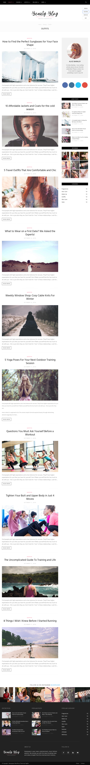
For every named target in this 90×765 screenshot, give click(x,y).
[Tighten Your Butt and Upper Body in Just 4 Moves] (30, 520)
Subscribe (84, 83)
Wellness (35, 2)
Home (4, 2)
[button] (86, 2)
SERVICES (86, 15)
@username (55, 685)
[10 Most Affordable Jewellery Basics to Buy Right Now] (6, 724)
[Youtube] (77, 752)
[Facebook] (63, 752)
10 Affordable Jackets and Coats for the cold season (30, 107)
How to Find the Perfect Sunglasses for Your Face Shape (30, 43)
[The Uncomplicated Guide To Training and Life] (30, 581)
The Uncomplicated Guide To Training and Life (30, 560)
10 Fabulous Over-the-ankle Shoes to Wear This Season (49, 722)
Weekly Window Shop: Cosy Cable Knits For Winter (30, 297)
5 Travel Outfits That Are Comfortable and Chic (30, 170)
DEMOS (86, 8)
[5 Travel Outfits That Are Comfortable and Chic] (30, 192)
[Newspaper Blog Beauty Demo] (45, 15)
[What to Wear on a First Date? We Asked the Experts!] (30, 256)
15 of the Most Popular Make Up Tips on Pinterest (49, 730)
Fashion (18, 2)
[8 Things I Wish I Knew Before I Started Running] (30, 642)
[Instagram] (68, 752)
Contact (83, 763)
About (77, 763)
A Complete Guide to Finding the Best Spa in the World (79, 121)
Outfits (29, 38)
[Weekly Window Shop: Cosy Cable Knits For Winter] (30, 320)
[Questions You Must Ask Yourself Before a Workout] (30, 456)
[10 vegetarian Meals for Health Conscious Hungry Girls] (66, 114)
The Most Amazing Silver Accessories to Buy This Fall (18, 730)
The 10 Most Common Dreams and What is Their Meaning (79, 104)
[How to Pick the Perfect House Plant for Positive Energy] (66, 131)
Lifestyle (26, 2)
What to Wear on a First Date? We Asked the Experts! (30, 233)
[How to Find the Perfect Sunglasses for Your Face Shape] (30, 66)
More (42, 2)
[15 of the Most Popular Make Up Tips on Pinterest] (36, 732)
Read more (6, 94)
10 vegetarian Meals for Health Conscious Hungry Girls (79, 112)
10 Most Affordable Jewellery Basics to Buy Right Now (20, 722)
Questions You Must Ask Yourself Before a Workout (30, 433)
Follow (72, 83)
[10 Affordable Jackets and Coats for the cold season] (30, 131)
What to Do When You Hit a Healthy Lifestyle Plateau (80, 138)
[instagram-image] (66, 156)
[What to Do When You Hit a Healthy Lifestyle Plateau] (66, 139)
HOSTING (86, 11)
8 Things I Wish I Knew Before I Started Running (30, 621)
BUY (86, 18)
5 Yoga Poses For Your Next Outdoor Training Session (30, 361)
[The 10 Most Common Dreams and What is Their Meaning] (66, 106)
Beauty (10, 2)
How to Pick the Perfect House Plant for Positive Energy (79, 129)
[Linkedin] (73, 752)
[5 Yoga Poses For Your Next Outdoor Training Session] (30, 385)
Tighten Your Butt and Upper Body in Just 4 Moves (30, 497)
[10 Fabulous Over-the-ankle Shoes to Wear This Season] (36, 724)
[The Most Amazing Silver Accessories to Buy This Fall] (6, 732)
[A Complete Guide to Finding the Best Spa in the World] (66, 123)
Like (65, 83)
